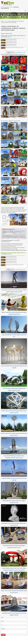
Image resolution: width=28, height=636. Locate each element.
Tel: (1, 624)
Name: (2, 617)
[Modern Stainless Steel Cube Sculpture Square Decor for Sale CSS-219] (14, 400)
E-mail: (2, 621)
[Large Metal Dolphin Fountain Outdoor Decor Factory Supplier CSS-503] (14, 602)
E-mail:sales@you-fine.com (7, 7)
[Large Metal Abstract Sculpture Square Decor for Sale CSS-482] (14, 467)
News (5, 21)
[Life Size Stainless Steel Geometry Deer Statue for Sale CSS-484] (14, 351)
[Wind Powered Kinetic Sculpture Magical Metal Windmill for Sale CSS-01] (14, 422)
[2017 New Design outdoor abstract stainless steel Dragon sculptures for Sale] (14, 378)
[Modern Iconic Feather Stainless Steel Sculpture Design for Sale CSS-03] (14, 580)
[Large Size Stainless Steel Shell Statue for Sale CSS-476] (14, 324)
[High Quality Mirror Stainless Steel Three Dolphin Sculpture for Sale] (14, 490)
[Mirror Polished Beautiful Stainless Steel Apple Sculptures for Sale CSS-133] (14, 535)
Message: (3, 628)
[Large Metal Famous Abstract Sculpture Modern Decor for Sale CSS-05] (14, 512)
